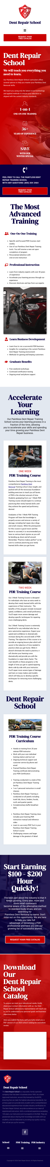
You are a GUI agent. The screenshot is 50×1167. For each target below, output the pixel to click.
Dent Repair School (25, 22)
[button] (8, 1148)
